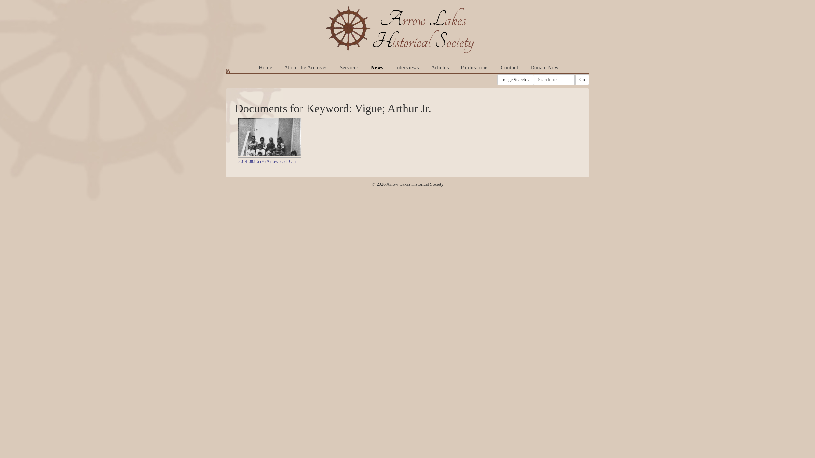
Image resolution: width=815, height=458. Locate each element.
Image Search (514, 79)
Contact (509, 68)
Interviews (407, 68)
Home (265, 68)
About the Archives (306, 68)
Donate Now (544, 68)
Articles (440, 68)
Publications (475, 68)
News (377, 68)
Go (582, 79)
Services (349, 68)
